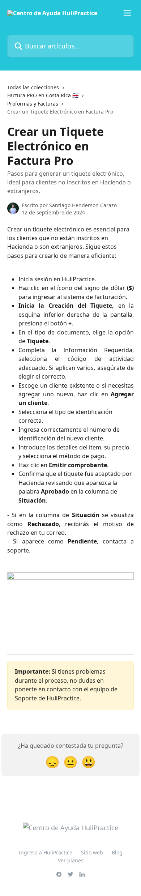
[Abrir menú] (127, 13)
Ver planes (71, 860)
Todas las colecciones (33, 87)
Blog (117, 852)
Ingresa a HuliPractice (45, 852)
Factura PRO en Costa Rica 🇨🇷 (42, 95)
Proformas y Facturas (32, 103)
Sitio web (92, 852)
